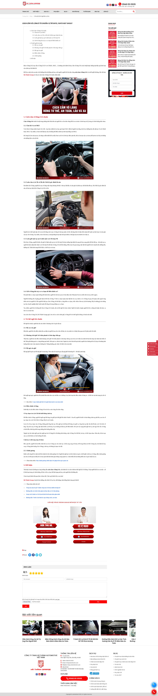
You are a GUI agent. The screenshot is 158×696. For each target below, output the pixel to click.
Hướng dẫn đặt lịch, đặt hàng (98, 689)
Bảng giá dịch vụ (95, 670)
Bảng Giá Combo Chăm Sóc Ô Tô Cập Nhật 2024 (126, 42)
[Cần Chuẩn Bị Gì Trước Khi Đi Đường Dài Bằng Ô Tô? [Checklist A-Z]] (121, 628)
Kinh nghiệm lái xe (120, 670)
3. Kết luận (33, 58)
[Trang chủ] (31, 3)
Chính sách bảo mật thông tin (98, 684)
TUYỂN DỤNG (87, 11)
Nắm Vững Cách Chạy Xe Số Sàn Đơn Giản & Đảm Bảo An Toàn (36, 640)
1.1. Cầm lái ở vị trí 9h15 (38, 32)
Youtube (83, 541)
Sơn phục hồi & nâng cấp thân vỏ (99, 656)
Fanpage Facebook (46, 542)
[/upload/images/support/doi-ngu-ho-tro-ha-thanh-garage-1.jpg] (46, 517)
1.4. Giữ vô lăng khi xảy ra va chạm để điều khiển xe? (46, 40)
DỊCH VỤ (46, 11)
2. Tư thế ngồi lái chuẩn (36, 43)
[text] (41, 573)
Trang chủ (25, 16)
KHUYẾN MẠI (75, 11)
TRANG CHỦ (25, 11)
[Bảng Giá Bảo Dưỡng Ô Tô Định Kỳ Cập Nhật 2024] (112, 35)
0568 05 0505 (129, 4)
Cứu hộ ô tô (93, 667)
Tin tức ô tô (118, 664)
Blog (31, 16)
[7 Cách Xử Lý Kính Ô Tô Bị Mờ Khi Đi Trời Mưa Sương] (65, 628)
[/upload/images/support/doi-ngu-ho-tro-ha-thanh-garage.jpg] (83, 519)
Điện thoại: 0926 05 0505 (83, 531)
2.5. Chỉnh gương (36, 55)
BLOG (65, 11)
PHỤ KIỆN (56, 11)
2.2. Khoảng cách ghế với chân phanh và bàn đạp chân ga (47, 47)
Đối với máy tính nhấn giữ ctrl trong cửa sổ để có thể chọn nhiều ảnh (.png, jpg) (40, 599)
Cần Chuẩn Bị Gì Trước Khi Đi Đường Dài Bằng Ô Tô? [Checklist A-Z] (121, 641)
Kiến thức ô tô (118, 667)
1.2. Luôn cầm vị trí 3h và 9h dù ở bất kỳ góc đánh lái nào (47, 35)
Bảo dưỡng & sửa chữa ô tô (97, 659)
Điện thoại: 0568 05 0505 (47, 531)
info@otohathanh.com (72, 662)
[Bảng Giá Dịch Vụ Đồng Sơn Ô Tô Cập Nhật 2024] (112, 63)
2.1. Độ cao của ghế (37, 45)
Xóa (98, 601)
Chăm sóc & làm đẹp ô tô (97, 662)
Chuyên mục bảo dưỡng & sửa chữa (124, 656)
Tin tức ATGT (118, 675)
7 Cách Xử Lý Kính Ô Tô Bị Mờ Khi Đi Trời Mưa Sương (64, 640)
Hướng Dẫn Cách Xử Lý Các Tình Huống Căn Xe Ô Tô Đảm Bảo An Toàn (93, 641)
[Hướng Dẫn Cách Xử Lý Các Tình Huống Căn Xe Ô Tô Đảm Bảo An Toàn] (93, 628)
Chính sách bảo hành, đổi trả (98, 686)
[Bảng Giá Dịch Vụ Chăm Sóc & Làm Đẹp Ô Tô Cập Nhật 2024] (112, 54)
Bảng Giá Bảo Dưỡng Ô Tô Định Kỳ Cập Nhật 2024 (126, 32)
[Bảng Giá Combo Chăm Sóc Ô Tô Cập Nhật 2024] (112, 44)
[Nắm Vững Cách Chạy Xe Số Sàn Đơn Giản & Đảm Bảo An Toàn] (36, 628)
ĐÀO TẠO (97, 11)
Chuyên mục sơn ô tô (120, 659)
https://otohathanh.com (73, 665)
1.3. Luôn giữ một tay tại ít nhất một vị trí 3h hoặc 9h (46, 37)
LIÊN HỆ (106, 11)
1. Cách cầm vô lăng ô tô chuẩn (38, 30)
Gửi (26, 606)
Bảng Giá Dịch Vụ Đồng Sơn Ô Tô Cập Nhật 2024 (126, 61)
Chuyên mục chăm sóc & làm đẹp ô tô (125, 662)
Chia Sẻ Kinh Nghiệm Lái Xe (41, 16)
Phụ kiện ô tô (94, 664)
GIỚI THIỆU (36, 11)
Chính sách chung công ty (97, 681)
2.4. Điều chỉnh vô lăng (38, 53)
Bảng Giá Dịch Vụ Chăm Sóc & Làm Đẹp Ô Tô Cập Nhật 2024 (126, 52)
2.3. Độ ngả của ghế (37, 50)
